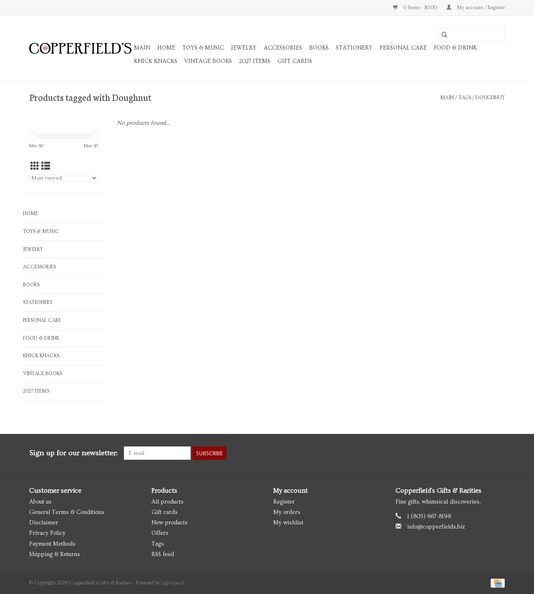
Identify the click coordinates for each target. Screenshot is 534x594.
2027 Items (254, 61)
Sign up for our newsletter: (73, 453)
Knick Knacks (155, 61)
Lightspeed (172, 583)
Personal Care (403, 48)
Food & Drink (455, 48)
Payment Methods (52, 544)
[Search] (444, 35)
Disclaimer (43, 522)
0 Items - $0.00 (420, 7)
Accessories (283, 48)
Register (284, 502)
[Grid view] (34, 166)
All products (167, 502)
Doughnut (490, 97)
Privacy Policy (47, 533)
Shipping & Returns (54, 554)
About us (40, 502)
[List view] (45, 166)
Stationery (354, 48)
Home (166, 48)
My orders (286, 512)
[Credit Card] (496, 582)
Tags (464, 97)
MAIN (142, 48)
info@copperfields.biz (436, 527)
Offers (160, 533)
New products (169, 522)
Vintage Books (208, 61)
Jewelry (244, 48)
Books (319, 48)
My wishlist (288, 522)
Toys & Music (203, 48)
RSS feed (162, 554)
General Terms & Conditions (66, 512)
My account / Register (480, 7)
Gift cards (294, 61)
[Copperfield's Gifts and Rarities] (80, 48)
